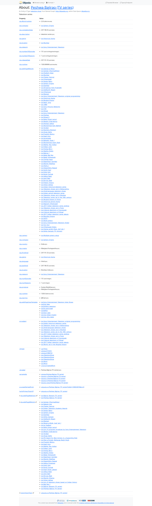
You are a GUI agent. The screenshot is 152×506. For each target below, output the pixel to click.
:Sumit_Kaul (46, 170)
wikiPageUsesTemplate (28, 302)
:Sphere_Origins (47, 26)
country (23, 244)
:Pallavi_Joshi (46, 147)
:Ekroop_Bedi (46, 181)
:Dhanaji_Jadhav (47, 124)
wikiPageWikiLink (26, 69)
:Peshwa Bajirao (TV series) (52, 374)
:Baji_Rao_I (45, 484)
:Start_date (45, 313)
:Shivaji (44, 111)
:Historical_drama (48, 39)
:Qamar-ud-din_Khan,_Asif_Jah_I (52, 229)
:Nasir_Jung (46, 102)
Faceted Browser (112, 3)
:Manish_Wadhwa (48, 164)
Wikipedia (60, 503)
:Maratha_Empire (48, 216)
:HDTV (44, 219)
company (23, 26)
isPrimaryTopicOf (26, 391)
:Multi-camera (47, 221)
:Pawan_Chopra (47, 183)
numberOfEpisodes (27, 51)
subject (22, 321)
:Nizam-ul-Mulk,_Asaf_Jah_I (51, 423)
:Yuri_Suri (45, 225)
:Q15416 (46, 351)
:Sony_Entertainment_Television (52, 47)
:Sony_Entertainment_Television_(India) (55, 223)
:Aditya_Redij (46, 176)
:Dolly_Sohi (45, 172)
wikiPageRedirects (28, 396)
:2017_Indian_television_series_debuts (55, 214)
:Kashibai (45, 86)
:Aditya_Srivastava (48, 463)
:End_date (45, 304)
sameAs (23, 374)
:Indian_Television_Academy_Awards (54, 408)
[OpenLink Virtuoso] (60, 500)
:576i (43, 109)
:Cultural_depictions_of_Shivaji (52, 212)
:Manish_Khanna (47, 478)
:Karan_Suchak (47, 174)
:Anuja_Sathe (46, 132)
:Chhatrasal (46, 92)
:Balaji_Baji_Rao (47, 155)
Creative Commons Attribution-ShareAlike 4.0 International (96, 503)
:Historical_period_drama (50, 202)
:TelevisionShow (47, 355)
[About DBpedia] (25, 2)
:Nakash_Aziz (46, 404)
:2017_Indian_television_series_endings (55, 206)
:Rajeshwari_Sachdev (49, 162)
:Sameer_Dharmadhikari (50, 71)
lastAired (23, 266)
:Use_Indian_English (48, 315)
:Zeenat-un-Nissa (47, 69)
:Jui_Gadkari (46, 425)
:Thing (44, 349)
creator (23, 248)
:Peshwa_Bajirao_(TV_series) (54, 391)
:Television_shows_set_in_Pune (52, 208)
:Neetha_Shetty (47, 151)
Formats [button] (50, 3)
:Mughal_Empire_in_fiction (51, 200)
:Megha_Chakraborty (49, 121)
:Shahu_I (45, 166)
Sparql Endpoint (126, 3)
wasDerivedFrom (26, 387)
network (23, 47)
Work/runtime (25, 21)
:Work (44, 361)
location (23, 43)
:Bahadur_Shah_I (47, 140)
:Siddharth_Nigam (48, 90)
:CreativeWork (48, 366)
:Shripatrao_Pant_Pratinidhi (51, 88)
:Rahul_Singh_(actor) (49, 119)
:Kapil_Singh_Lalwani (49, 470)
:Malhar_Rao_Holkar (49, 145)
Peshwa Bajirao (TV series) (52, 7)
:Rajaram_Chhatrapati (49, 204)
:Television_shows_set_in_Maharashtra (55, 189)
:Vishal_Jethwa (47, 185)
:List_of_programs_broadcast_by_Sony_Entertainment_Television (63, 429)
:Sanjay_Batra (46, 81)
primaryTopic (26, 493)
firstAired (23, 253)
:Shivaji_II (45, 117)
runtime (23, 64)
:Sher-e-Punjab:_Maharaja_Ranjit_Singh (55, 440)
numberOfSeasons (27, 56)
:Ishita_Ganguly (47, 417)
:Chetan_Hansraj (47, 77)
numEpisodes (25, 279)
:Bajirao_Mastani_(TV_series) (51, 396)
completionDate (26, 30)
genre (22, 39)
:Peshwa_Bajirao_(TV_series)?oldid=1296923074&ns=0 (62, 387)
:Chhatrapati (46, 79)
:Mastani (45, 94)
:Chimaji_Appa (47, 159)
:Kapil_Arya (45, 136)
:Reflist (44, 311)
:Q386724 (46, 353)
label (22, 370)
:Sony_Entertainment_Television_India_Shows (57, 302)
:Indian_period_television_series (52, 193)
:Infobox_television (48, 306)
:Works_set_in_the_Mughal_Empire (53, 344)
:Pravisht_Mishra (47, 134)
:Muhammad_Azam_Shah (50, 143)
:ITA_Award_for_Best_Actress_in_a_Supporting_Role (59, 438)
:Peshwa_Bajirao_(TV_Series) (51, 398)
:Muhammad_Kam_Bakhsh (51, 126)
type (21, 349)
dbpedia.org (85, 11)
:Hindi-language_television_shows (53, 191)
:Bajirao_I (45, 153)
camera (23, 235)
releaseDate (24, 60)
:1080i (44, 105)
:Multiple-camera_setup (50, 235)
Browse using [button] (39, 3)
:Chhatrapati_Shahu (48, 227)
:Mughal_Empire (47, 100)
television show (36, 11)
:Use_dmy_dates (47, 317)
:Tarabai (45, 128)
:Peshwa (45, 115)
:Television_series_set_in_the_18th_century (56, 197)
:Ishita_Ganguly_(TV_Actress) (51, 231)
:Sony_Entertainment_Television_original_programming (60, 96)
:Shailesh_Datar (47, 73)
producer (23, 287)
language (23, 261)
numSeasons (25, 283)
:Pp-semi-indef (47, 309)
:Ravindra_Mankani (48, 130)
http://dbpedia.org (62, 11)
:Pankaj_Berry (46, 149)
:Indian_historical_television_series (53, 187)
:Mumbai (45, 43)
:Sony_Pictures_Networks (50, 107)
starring (23, 298)
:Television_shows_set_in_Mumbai (53, 195)
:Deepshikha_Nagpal (49, 168)
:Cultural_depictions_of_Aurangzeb (53, 210)
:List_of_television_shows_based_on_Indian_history (59, 482)
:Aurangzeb (46, 138)
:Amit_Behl (45, 178)
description (24, 34)
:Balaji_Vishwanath (48, 157)
